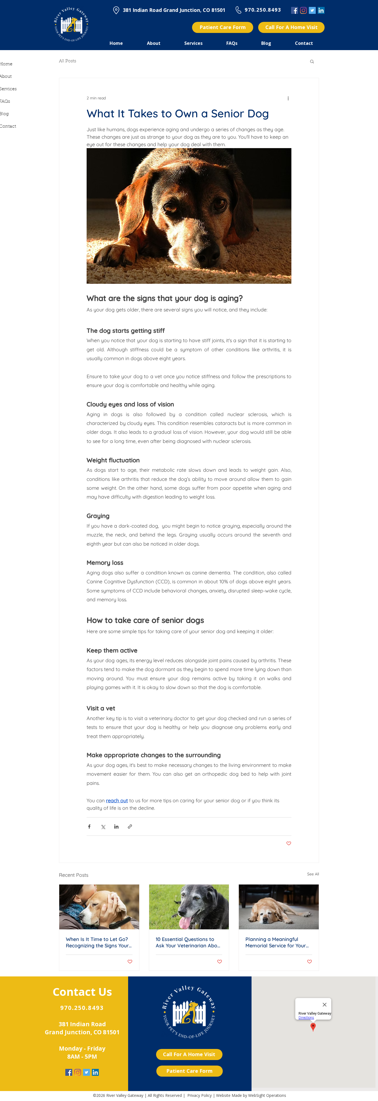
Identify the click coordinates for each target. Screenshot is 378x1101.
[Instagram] (303, 10)
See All (313, 873)
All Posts (67, 61)
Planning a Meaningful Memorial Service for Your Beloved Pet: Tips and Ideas (277, 942)
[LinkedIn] (321, 10)
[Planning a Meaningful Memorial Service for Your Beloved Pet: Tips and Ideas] (279, 907)
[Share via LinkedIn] (116, 826)
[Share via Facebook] (89, 826)
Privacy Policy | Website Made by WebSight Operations (236, 1095)
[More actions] (288, 98)
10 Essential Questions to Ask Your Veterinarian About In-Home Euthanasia (189, 942)
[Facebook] (294, 10)
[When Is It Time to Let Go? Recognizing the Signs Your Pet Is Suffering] (99, 907)
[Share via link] (130, 826)
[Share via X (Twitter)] (102, 826)
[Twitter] (312, 10)
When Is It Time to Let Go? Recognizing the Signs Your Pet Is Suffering (97, 942)
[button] (312, 61)
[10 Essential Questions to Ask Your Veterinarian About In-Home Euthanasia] (189, 907)
